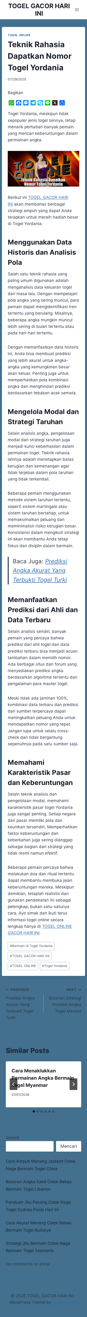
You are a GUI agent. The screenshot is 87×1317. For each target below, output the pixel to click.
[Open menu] (76, 9)
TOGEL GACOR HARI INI (30, 956)
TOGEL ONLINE (19, 35)
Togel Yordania (54, 966)
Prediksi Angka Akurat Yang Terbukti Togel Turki (40, 570)
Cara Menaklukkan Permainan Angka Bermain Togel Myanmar (43, 1078)
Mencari (68, 1146)
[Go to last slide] (13, 1084)
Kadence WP (65, 1302)
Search (12, 1137)
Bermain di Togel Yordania (31, 946)
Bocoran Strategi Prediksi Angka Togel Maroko (65, 1000)
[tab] (34, 1111)
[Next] (73, 1084)
